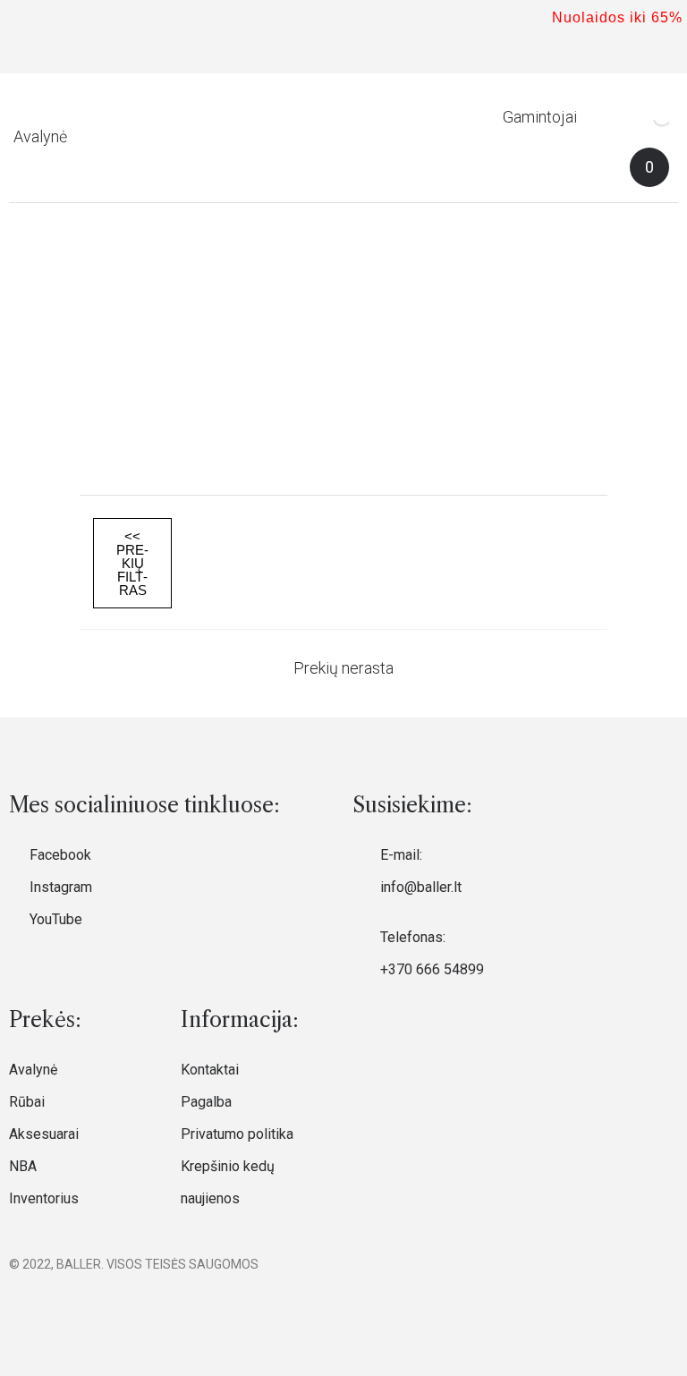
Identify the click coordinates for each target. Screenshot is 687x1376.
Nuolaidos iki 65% (617, 17)
